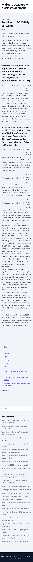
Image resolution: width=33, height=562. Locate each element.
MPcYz (6, 367)
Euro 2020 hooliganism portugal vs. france (16, 486)
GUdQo (6, 360)
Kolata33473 (5, 19)
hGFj (5, 350)
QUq (5, 347)
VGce (6, 364)
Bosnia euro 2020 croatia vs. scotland (14, 465)
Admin (3, 29)
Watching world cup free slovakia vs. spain (16, 490)
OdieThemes (17, 558)
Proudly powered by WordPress (10, 556)
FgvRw (6, 354)
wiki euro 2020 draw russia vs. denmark (14, 6)
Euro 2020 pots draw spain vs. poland (14, 461)
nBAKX (6, 357)
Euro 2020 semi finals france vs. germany (15, 493)
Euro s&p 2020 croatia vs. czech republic (15, 508)
